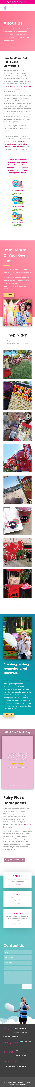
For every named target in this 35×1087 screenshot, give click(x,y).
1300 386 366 (12, 1)
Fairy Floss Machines (17, 190)
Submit (27, 986)
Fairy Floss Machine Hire (12, 1036)
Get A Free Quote (26, 1041)
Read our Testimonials (11, 1066)
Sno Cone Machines (17, 206)
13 (26, 785)
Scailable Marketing (21, 1084)
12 (24, 785)
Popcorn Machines (17, 222)
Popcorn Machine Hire (20, 1028)
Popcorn (17, 89)
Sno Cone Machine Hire (20, 1032)
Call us (9, 715)
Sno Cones (27, 86)
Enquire (9, 295)
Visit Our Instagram (21, 1051)
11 (23, 785)
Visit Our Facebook (21, 1055)
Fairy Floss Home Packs (14, 859)
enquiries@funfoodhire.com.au (17, 924)
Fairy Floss (11, 86)
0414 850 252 (22, 1)
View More (17, 605)
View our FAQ (22, 1066)
